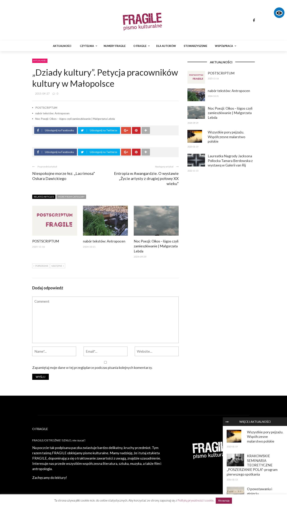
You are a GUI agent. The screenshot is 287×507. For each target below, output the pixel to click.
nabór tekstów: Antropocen (52, 113)
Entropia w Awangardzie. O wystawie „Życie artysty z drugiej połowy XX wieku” (146, 178)
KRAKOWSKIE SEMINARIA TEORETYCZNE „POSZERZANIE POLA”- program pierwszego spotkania (252, 465)
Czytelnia (87, 45)
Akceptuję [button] (224, 500)
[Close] (227, 421)
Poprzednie (41, 266)
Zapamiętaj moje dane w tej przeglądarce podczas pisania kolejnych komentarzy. (92, 367)
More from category (71, 196)
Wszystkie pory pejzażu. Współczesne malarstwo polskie (265, 436)
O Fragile (139, 45)
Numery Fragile (115, 45)
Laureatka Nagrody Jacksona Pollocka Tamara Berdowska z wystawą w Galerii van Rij (230, 160)
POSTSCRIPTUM (46, 107)
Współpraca (224, 45)
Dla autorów (166, 45)
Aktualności (62, 45)
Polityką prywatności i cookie (195, 500)
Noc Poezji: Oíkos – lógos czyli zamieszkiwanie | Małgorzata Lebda (75, 118)
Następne (56, 266)
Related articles (44, 196)
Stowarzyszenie (195, 45)
